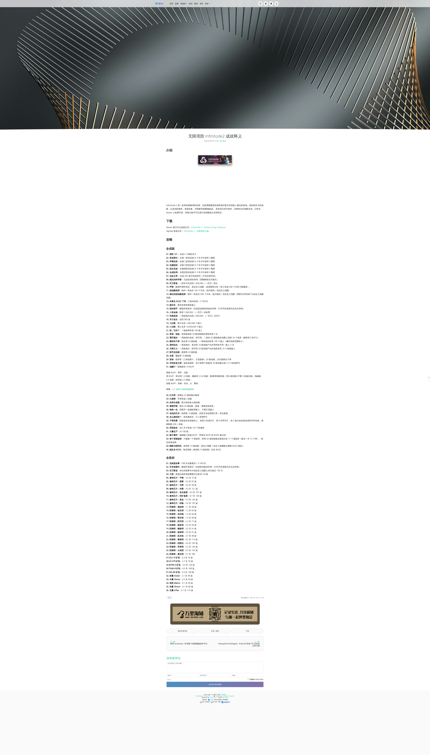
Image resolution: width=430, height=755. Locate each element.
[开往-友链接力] (205, 702)
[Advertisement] (215, 185)
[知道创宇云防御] (225, 702)
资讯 (201, 3)
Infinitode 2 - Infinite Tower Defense (208, 227)
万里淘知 (223, 694)
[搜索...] (260, 3)
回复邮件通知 (256, 679)
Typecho (213, 697)
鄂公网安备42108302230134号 (224, 696)
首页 (171, 3)
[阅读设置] (276, 3)
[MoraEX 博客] (216, 702)
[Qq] (271, 3)
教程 (196, 3)
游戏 (169, 598)
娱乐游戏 (223, 141)
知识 (190, 3)
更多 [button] (207, 3)
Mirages (225, 697)
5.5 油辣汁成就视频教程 (183, 389)
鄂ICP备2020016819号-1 (203, 696)
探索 (177, 3)
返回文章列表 (182, 631)
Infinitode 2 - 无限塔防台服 (196, 231)
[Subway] (265, 3)
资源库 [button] (183, 3)
